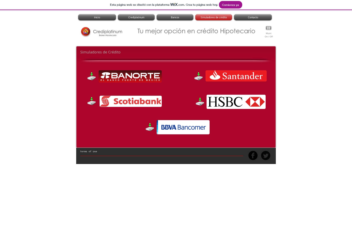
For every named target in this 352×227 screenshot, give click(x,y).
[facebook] (253, 155)
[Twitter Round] (265, 155)
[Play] (268, 27)
